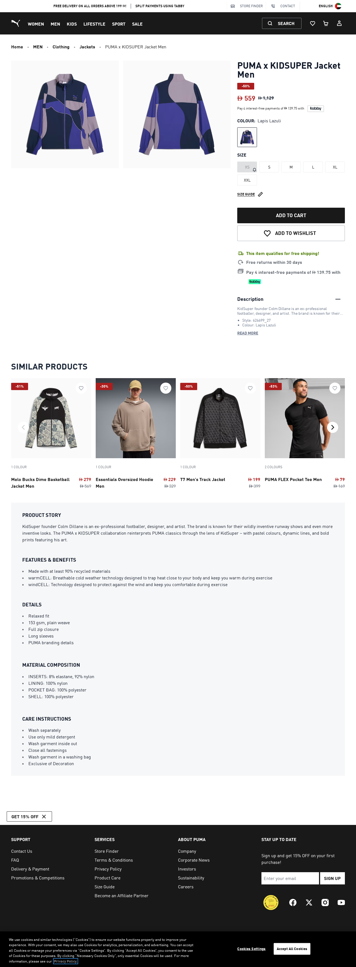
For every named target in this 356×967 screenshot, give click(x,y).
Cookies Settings (251, 948)
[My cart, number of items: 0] (326, 23)
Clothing (61, 46)
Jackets (87, 46)
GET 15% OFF (24, 816)
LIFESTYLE (94, 23)
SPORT (118, 23)
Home (17, 46)
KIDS (72, 23)
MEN (55, 23)
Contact (287, 6)
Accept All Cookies (292, 948)
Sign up (332, 878)
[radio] (247, 137)
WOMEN (36, 23)
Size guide (246, 194)
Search (286, 23)
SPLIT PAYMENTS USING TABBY (159, 6)
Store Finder (251, 6)
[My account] (339, 23)
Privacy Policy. (65, 961)
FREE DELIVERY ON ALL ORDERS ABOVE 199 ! (90, 6)
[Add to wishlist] (81, 388)
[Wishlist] (312, 23)
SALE (137, 23)
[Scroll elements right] (332, 427)
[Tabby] (315, 108)
